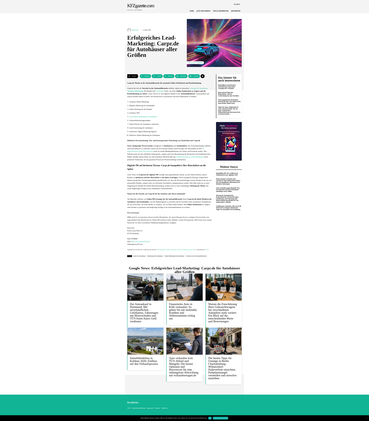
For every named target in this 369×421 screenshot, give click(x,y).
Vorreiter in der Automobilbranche (196, 256)
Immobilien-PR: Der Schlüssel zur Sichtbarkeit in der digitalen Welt (227, 174)
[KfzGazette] (129, 30)
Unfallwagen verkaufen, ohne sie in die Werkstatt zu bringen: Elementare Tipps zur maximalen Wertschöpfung (228, 207)
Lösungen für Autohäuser (198, 88)
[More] (203, 76)
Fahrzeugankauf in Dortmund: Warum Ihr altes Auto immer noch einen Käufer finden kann (229, 101)
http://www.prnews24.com (140, 241)
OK (210, 418)
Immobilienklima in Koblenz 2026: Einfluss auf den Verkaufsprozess (144, 360)
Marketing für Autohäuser (155, 256)
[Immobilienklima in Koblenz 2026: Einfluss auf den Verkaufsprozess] (145, 341)
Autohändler (159, 91)
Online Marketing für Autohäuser (174, 256)
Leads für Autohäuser (139, 256)
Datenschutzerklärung (220, 418)
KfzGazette (135, 30)
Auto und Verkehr (195, 62)
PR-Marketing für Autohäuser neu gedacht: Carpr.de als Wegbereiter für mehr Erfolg (176, 249)
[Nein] (367, 418)
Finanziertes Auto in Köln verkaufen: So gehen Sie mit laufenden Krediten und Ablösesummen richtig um (183, 311)
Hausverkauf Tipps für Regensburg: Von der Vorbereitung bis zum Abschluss (228, 94)
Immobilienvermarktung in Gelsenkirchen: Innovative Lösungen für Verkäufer (227, 86)
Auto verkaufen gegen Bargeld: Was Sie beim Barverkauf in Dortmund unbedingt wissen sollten (228, 189)
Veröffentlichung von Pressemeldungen (190, 157)
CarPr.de (207, 249)
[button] (237, 4)
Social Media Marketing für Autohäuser (143, 117)
